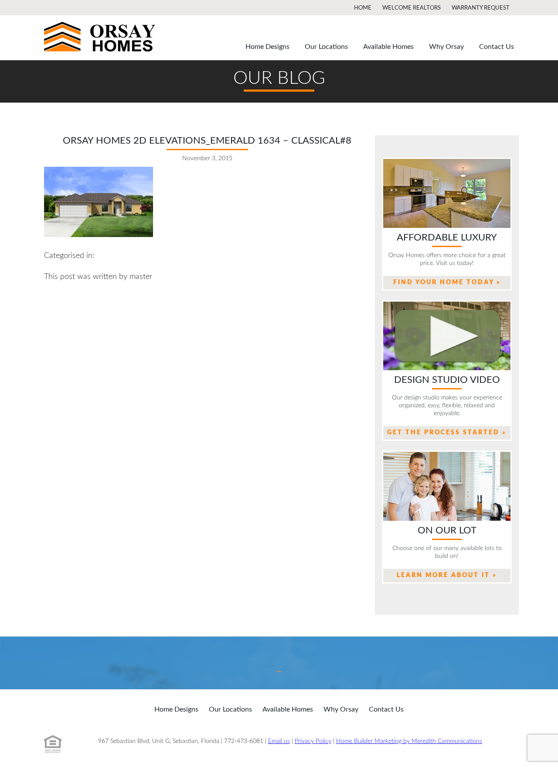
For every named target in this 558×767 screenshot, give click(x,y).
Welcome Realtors (411, 8)
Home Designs (267, 46)
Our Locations (326, 46)
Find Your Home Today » (447, 282)
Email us (279, 741)
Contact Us (496, 46)
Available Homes (388, 46)
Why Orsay (446, 46)
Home (362, 8)
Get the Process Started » (447, 433)
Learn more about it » (447, 575)
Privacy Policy (313, 741)
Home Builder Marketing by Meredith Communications (409, 741)
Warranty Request (481, 8)
